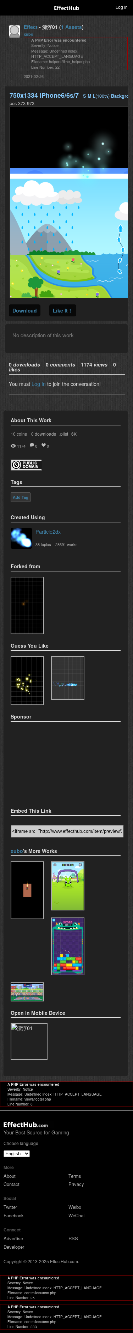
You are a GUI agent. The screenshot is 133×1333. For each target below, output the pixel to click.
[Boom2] (27, 680)
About (10, 1176)
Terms (74, 1176)
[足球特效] (67, 885)
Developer (14, 1246)
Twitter (10, 1207)
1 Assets (71, 26)
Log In (39, 383)
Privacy (76, 1184)
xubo (28, 34)
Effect (31, 26)
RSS (73, 1238)
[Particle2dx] (21, 539)
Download (24, 310)
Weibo (74, 1207)
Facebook (14, 1215)
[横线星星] (67, 946)
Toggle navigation (8, 6)
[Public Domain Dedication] (26, 468)
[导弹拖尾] (27, 890)
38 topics (43, 544)
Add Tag (20, 497)
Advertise (13, 1238)
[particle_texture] (67, 678)
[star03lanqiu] (27, 992)
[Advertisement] (46, 762)
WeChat (76, 1215)
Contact (12, 1184)
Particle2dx (48, 531)
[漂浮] (27, 606)
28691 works (66, 544)
